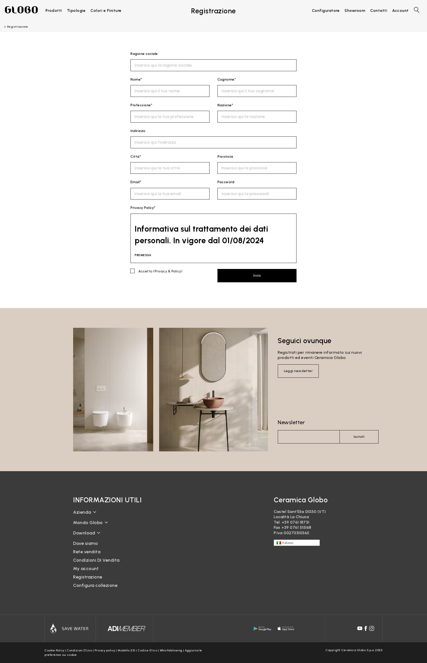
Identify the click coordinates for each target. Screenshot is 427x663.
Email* (135, 182)
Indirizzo (138, 131)
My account (86, 568)
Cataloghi (82, 536)
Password (225, 182)
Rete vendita (86, 551)
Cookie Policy (54, 650)
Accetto (160, 271)
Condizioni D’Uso (79, 650)
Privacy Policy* (142, 208)
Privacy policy (105, 650)
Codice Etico (147, 650)
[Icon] (70, 628)
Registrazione (87, 577)
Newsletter (291, 422)
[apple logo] (286, 628)
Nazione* (225, 105)
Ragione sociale (144, 54)
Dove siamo (85, 543)
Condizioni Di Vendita (96, 560)
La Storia (82, 516)
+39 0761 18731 (295, 522)
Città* (135, 157)
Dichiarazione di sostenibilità (101, 526)
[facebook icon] (365, 628)
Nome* (136, 79)
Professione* (141, 105)
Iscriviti (359, 437)
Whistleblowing (171, 650)
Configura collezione (95, 585)
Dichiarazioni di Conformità (99, 540)
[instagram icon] (371, 628)
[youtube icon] (359, 628)
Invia (257, 275)
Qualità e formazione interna (101, 534)
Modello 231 (126, 650)
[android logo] (262, 628)
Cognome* (226, 79)
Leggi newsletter (298, 371)
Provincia (225, 157)
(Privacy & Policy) (167, 271)
